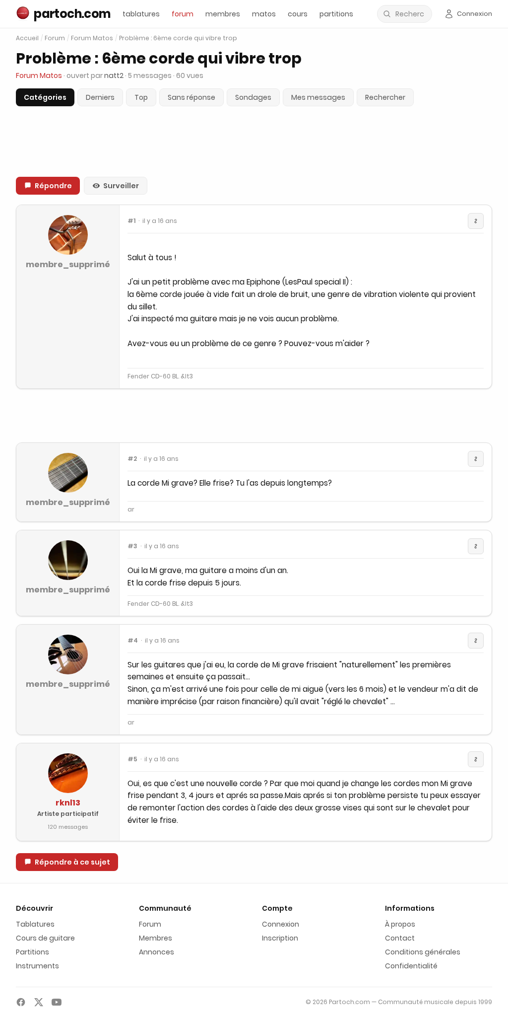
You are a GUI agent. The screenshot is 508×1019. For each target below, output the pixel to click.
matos (264, 13)
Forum (55, 38)
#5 (132, 759)
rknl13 (68, 802)
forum (182, 13)
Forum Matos (92, 38)
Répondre (53, 186)
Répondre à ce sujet (72, 862)
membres (222, 13)
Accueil (27, 38)
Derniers (100, 97)
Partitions (32, 952)
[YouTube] (57, 1002)
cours (298, 13)
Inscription (280, 938)
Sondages (253, 97)
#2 (132, 459)
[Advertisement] (254, 416)
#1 (131, 221)
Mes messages (318, 97)
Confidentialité (411, 966)
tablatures (141, 13)
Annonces (156, 952)
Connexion (280, 924)
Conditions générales (422, 952)
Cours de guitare (45, 938)
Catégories (45, 97)
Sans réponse (191, 97)
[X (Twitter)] (39, 1002)
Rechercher (385, 97)
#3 (132, 546)
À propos (400, 924)
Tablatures (35, 924)
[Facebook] (21, 1002)
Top (141, 97)
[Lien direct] (476, 221)
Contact (400, 938)
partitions (336, 13)
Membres (155, 938)
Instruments (37, 966)
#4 (132, 641)
